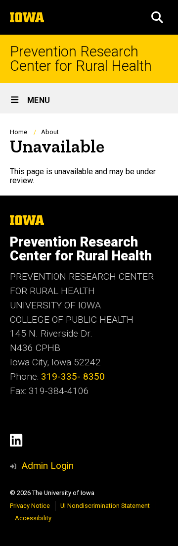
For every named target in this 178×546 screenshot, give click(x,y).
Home (18, 132)
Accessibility (33, 518)
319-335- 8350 (73, 376)
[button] (157, 17)
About (50, 132)
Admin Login (47, 465)
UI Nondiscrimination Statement (105, 505)
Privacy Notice (30, 505)
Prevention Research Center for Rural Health (81, 59)
